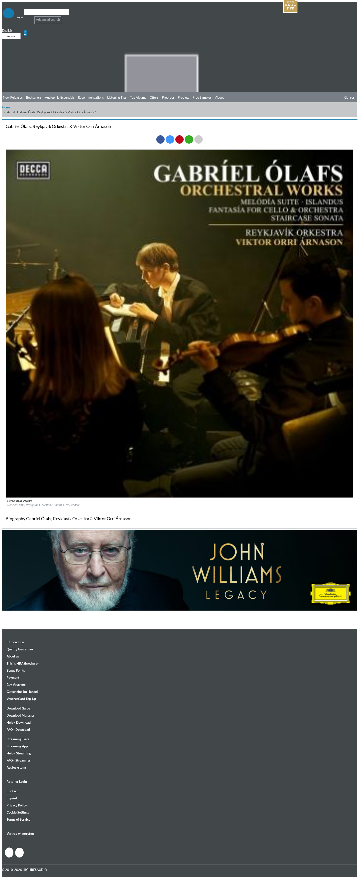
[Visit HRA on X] (19, 853)
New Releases (13, 97)
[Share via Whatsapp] (189, 139)
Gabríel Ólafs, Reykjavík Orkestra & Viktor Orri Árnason (44, 505)
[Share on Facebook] (160, 139)
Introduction (15, 642)
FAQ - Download (18, 729)
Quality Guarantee (20, 649)
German (11, 36)
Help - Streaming (19, 753)
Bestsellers (34, 97)
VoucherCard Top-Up (21, 699)
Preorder (168, 97)
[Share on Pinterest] (179, 139)
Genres (349, 97)
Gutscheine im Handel (22, 692)
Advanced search (48, 19)
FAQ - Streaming (18, 760)
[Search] (27, 18)
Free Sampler (202, 97)
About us (13, 656)
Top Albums (138, 97)
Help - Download (19, 722)
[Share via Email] (198, 139)
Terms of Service (18, 819)
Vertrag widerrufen (20, 834)
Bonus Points (16, 670)
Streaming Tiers (18, 739)
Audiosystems (17, 767)
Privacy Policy (17, 805)
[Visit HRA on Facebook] (9, 852)
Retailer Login (17, 782)
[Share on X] (170, 139)
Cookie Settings (18, 812)
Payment (13, 677)
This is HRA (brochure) (23, 663)
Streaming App (17, 746)
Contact (12, 791)
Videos (219, 97)
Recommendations (91, 97)
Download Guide (18, 708)
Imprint (12, 798)
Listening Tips (117, 97)
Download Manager (20, 715)
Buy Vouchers (16, 685)
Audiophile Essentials (59, 97)
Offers (154, 97)
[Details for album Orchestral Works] (180, 496)
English (7, 30)
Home (6, 107)
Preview (183, 97)
